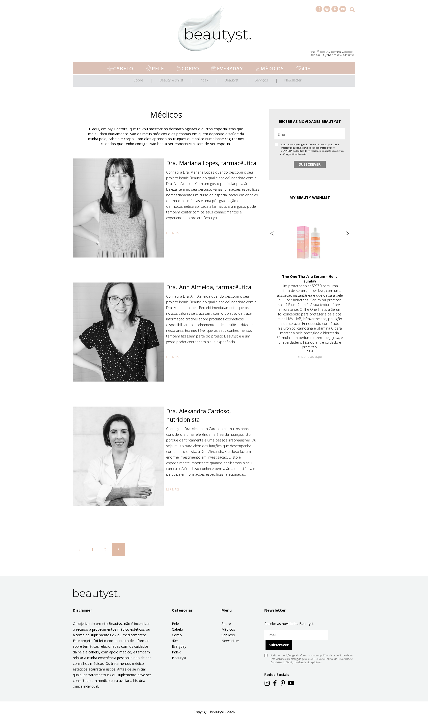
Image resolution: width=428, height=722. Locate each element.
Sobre (138, 80)
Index (204, 80)
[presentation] (271, 233)
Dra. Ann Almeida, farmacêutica (208, 287)
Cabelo (123, 68)
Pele (158, 68)
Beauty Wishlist (171, 80)
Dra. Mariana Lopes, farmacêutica (211, 163)
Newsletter (292, 80)
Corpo (190, 68)
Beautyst (232, 80)
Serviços (261, 80)
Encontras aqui (310, 356)
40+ (305, 68)
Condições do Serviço (333, 151)
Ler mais (172, 233)
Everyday (230, 68)
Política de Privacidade (308, 151)
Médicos (272, 68)
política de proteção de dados (336, 655)
